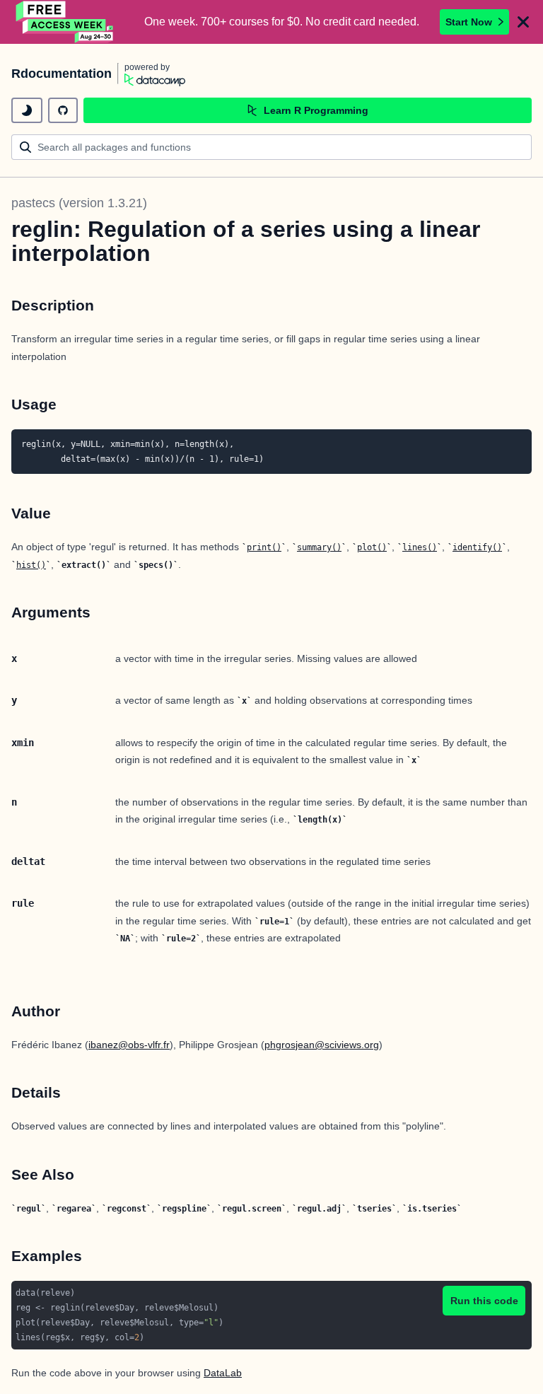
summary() (319, 547)
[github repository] (63, 110)
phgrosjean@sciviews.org (321, 1044)
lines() (419, 547)
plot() (372, 547)
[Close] (523, 22)
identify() (477, 547)
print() (264, 547)
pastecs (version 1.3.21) (79, 203)
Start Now (468, 22)
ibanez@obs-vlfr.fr (129, 1044)
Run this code (484, 1300)
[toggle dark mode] (26, 110)
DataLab (223, 1372)
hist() (31, 565)
